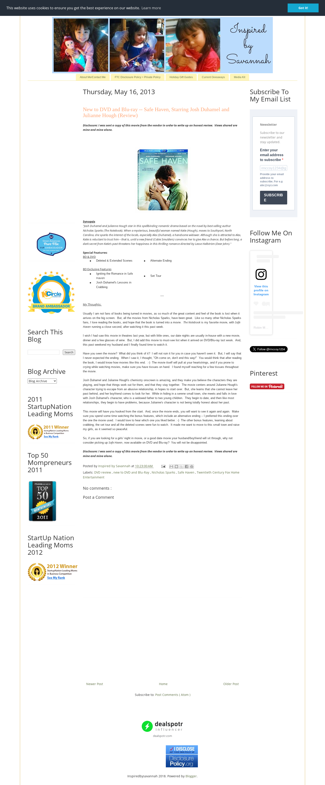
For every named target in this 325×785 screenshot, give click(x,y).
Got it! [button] (303, 8)
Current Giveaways (213, 77)
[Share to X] (181, 466)
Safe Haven (186, 472)
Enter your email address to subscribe (271, 155)
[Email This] (171, 466)
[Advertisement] (162, 638)
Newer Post (94, 684)
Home (163, 684)
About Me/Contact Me (93, 77)
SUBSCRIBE (273, 197)
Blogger (191, 776)
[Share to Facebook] (186, 466)
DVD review (103, 472)
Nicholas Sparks (164, 472)
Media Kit (239, 77)
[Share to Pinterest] (191, 466)
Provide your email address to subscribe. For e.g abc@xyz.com (272, 180)
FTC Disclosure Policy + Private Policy (138, 77)
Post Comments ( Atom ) (172, 695)
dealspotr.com (162, 736)
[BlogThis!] (176, 466)
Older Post (231, 684)
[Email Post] (163, 466)
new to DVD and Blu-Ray (131, 472)
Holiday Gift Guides (181, 77)
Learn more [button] (151, 8)
